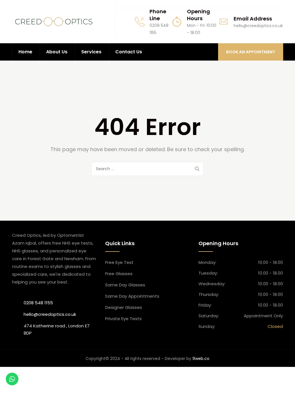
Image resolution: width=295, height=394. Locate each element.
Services (91, 51)
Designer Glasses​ (123, 307)
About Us (56, 51)
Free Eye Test (119, 262)
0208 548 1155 (38, 303)
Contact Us (128, 51)
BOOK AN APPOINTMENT (250, 52)
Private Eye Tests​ (123, 319)
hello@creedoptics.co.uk (50, 314)
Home (25, 51)
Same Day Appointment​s (132, 296)
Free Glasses (119, 274)
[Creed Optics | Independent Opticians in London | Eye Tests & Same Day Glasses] (53, 21)
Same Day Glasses (125, 285)
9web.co (200, 358)
